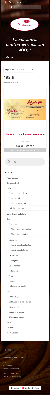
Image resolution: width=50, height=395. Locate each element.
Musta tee (13, 224)
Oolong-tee (13, 261)
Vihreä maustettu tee (19, 250)
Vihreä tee (13, 240)
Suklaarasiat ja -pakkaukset (20, 302)
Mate (11, 276)
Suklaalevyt (13, 297)
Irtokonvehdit (14, 307)
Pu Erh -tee (13, 256)
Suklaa (9, 292)
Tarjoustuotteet (13, 183)
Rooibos (12, 281)
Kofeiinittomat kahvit (17, 208)
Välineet (10, 328)
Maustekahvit (14, 198)
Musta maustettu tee (19, 234)
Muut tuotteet (12, 333)
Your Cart (19, 2)
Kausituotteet (12, 178)
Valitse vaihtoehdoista (25, 150)
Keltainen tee (14, 271)
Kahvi (9, 188)
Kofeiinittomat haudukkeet (19, 286)
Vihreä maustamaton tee (21, 245)
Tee (8, 219)
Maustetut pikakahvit (17, 203)
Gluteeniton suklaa (16, 317)
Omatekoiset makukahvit (17, 214)
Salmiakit (10, 323)
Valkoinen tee (14, 266)
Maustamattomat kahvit (18, 193)
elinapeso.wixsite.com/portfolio (36, 374)
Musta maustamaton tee (21, 229)
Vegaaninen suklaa (16, 312)
